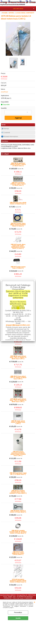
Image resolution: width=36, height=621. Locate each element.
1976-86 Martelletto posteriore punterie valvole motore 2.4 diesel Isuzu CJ (18, 581)
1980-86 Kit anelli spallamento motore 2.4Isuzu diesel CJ (18, 553)
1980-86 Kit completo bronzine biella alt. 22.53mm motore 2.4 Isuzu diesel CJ (18, 532)
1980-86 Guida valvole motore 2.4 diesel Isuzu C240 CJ (18, 422)
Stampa (6, 128)
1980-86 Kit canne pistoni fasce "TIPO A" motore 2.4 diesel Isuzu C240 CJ (18, 357)
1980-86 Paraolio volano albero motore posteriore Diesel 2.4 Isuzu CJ (18, 225)
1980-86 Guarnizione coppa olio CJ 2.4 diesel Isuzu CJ (18, 473)
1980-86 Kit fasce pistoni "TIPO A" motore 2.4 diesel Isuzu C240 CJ (18, 377)
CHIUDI (34, 602)
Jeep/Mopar (4, 92)
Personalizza (18, 612)
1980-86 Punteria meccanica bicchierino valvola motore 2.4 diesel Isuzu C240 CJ (18, 453)
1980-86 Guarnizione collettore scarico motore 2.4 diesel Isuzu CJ (18, 184)
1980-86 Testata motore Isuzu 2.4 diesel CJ (18, 267)
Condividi (6, 132)
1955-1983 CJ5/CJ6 (18, 8)
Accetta (18, 618)
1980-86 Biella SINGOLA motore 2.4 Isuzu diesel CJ (18, 511)
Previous (2, 40)
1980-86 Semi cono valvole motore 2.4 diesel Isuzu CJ (18, 203)
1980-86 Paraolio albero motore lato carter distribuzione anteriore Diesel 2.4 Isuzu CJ (18, 246)
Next (34, 40)
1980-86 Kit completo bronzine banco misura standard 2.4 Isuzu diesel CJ (18, 492)
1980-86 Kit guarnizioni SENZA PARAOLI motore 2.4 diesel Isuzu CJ (18, 164)
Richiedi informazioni (10, 136)
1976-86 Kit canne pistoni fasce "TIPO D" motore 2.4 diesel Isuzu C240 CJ (18, 400)
